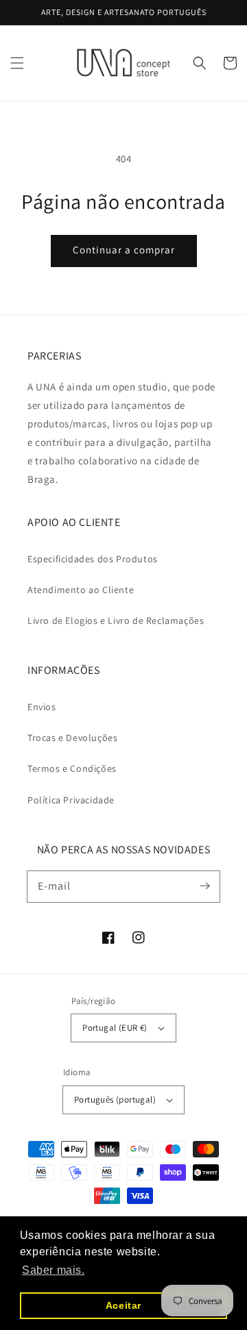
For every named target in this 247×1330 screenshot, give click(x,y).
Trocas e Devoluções (72, 737)
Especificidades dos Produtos (92, 559)
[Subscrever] (204, 886)
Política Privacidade (71, 800)
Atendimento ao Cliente (80, 590)
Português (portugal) (115, 1099)
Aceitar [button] (123, 1305)
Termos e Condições (72, 768)
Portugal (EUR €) (114, 1027)
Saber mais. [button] (53, 1270)
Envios (41, 707)
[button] (17, 63)
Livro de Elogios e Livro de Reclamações (115, 620)
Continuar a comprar (124, 249)
